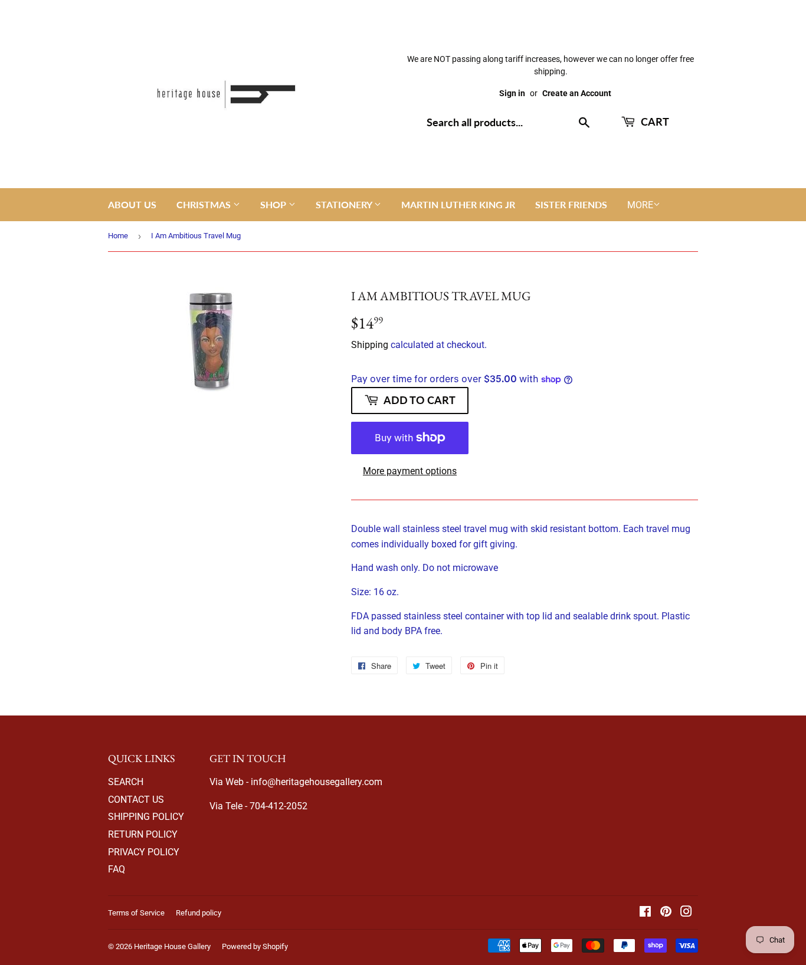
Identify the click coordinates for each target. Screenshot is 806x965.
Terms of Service (136, 912)
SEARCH (125, 781)
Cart (653, 121)
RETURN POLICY (143, 834)
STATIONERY (345, 204)
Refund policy (198, 912)
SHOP (274, 204)
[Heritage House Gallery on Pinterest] (666, 912)
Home (118, 235)
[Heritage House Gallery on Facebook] (645, 912)
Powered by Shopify (255, 946)
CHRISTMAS (204, 204)
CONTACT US (136, 799)
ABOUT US (132, 204)
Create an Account (576, 93)
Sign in (512, 93)
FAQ (116, 869)
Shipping (369, 344)
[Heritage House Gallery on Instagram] (686, 912)
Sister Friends (571, 204)
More (640, 205)
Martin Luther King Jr (458, 204)
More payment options (410, 471)
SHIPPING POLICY (146, 816)
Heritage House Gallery (172, 946)
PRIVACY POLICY (143, 852)
